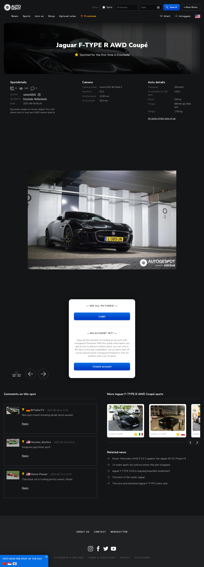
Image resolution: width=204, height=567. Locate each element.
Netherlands (40, 98)
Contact (100, 531)
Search (173, 7)
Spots (109, 7)
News (95, 7)
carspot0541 (29, 94)
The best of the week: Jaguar (128, 477)
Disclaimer (142, 557)
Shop (51, 16)
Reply (25, 424)
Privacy (125, 557)
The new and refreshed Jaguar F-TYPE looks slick (140, 483)
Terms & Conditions (101, 557)
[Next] (197, 442)
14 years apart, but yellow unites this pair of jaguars (141, 465)
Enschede (28, 98)
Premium (89, 16)
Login (102, 316)
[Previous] (190, 442)
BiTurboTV (37, 410)
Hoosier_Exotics (41, 442)
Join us (39, 16)
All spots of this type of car (162, 118)
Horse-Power (39, 474)
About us (82, 531)
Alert (167, 16)
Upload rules (67, 16)
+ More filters (191, 7)
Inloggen (185, 16)
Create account (102, 366)
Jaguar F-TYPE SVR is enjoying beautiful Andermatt (141, 471)
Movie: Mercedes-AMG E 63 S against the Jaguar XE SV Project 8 (149, 458)
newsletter (119, 531)
